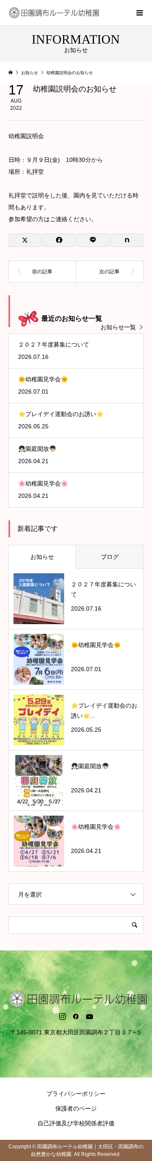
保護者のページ (76, 1108)
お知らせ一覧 (118, 327)
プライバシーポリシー (76, 1093)
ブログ (110, 556)
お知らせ (42, 556)
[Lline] (92, 240)
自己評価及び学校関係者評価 (76, 1123)
